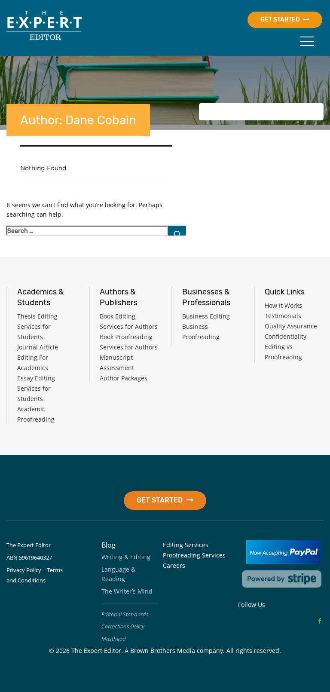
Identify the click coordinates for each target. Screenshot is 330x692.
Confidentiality (285, 336)
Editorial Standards (125, 614)
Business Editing (206, 316)
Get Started (280, 19)
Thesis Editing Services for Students (37, 326)
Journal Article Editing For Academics (37, 357)
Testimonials (283, 316)
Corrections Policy (122, 626)
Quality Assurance (291, 326)
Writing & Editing (125, 557)
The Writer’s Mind (127, 591)
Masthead (113, 639)
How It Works (283, 305)
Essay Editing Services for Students (36, 388)
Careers (174, 565)
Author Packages (123, 378)
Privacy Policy (23, 570)
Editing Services (185, 545)
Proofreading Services (194, 555)
